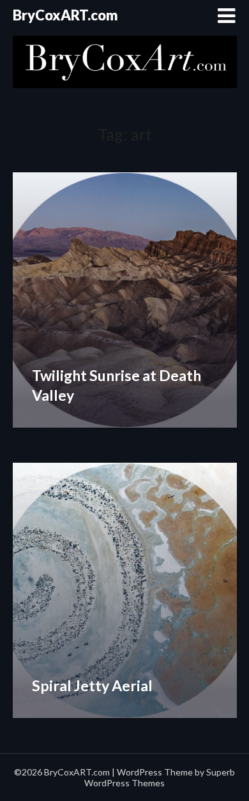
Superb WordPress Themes (159, 777)
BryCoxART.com (65, 15)
